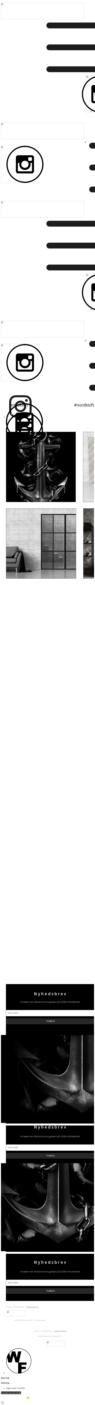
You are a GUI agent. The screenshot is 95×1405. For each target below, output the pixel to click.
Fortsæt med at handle (11, 1392)
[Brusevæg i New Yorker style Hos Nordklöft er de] (83, 830)
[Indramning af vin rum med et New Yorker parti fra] (62, 615)
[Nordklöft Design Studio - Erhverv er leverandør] (37, 711)
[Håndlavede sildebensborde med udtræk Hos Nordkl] (62, 720)
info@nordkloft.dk (32, 1307)
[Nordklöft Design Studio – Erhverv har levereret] (12, 730)
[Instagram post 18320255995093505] (12, 586)
